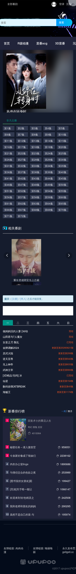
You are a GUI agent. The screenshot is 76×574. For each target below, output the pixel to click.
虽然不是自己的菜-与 (22, 514)
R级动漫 (23, 43)
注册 (68, 4)
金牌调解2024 (11, 348)
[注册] (15, 298)
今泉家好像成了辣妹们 (23, 455)
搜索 (61, 22)
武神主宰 (8, 370)
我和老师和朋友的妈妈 (23, 506)
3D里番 (60, 43)
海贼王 (7, 392)
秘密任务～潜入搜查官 (23, 447)
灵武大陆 (8, 353)
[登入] (23, 298)
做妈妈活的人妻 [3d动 (15, 331)
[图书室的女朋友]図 (21, 481)
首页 (7, 43)
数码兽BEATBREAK (14, 386)
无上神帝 (8, 364)
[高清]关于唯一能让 (21, 489)
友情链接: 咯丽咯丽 (43, 548)
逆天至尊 (8, 359)
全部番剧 (12, 4)
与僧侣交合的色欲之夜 (23, 472)
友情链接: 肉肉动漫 (13, 548)
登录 (61, 4)
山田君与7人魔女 (12, 336)
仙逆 (5, 381)
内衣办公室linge (19, 464)
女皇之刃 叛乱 (11, 342)
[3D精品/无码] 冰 (12, 375)
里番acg (41, 43)
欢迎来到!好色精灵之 (22, 497)
